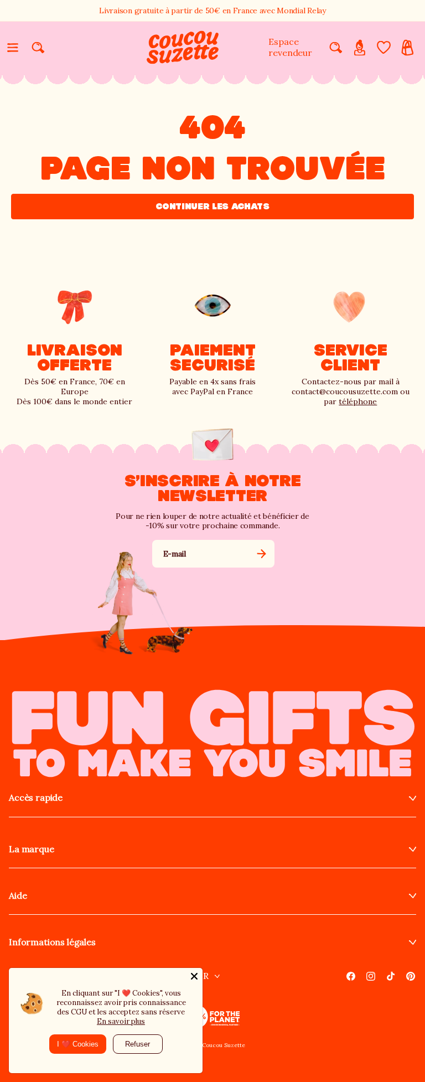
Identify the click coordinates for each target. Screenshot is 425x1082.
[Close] (194, 976)
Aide (18, 895)
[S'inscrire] (262, 554)
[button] (12, 47)
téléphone (358, 401)
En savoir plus (121, 1021)
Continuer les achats (212, 206)
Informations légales (52, 942)
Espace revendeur (290, 47)
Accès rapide (36, 797)
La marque (31, 849)
